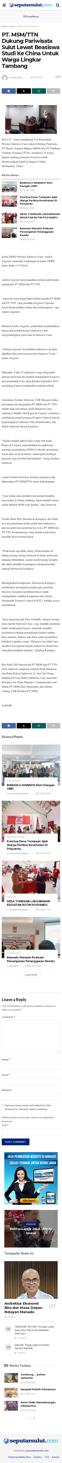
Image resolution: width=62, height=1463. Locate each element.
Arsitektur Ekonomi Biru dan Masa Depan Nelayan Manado (23, 1307)
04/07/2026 (29, 1410)
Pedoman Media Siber (20, 1457)
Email (6, 1074)
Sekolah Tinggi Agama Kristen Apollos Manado (32, 1346)
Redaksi (14, 966)
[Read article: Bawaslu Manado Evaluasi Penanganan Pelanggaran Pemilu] (9, 232)
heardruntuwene (19, 793)
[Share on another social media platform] (53, 91)
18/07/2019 (36, 77)
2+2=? (5, 1125)
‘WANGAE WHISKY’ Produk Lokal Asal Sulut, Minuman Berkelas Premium (34, 1330)
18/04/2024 (28, 239)
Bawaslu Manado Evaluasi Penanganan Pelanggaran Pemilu (37, 232)
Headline (11, 897)
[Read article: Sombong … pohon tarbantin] (11, 1378)
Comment (8, 1016)
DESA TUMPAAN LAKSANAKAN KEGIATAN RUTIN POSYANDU (40, 216)
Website (7, 1089)
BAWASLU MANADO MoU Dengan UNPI (36, 184)
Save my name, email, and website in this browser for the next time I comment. (28, 1107)
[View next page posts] (34, 1418)
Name (6, 1059)
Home (5, 26)
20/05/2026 (32, 1240)
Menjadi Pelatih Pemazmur (38, 1389)
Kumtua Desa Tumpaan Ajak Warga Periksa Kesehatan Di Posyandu (38, 200)
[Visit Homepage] (31, 5)
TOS (47, 1457)
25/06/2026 (28, 190)
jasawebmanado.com (37, 1450)
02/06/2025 (28, 208)
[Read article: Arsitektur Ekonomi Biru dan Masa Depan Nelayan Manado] (31, 1280)
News (12, 26)
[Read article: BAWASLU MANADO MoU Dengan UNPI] (9, 186)
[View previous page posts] (28, 1418)
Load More (31, 975)
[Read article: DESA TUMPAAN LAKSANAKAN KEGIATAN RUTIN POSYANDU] (9, 218)
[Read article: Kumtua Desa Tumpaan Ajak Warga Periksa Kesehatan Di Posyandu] (9, 201)
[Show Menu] (4, 5)
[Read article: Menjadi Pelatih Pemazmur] (11, 1393)
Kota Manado (13, 781)
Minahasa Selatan (16, 837)
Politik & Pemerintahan (28, 26)
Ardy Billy (17, 77)
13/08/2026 (29, 1382)
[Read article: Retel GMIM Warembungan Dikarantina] (11, 1406)
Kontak (55, 1457)
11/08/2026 (29, 1393)
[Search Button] (57, 5)
